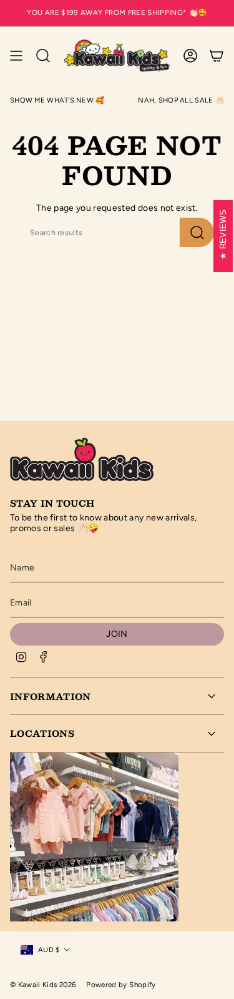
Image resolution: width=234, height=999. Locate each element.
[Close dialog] (225, 445)
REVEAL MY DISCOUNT (175, 576)
